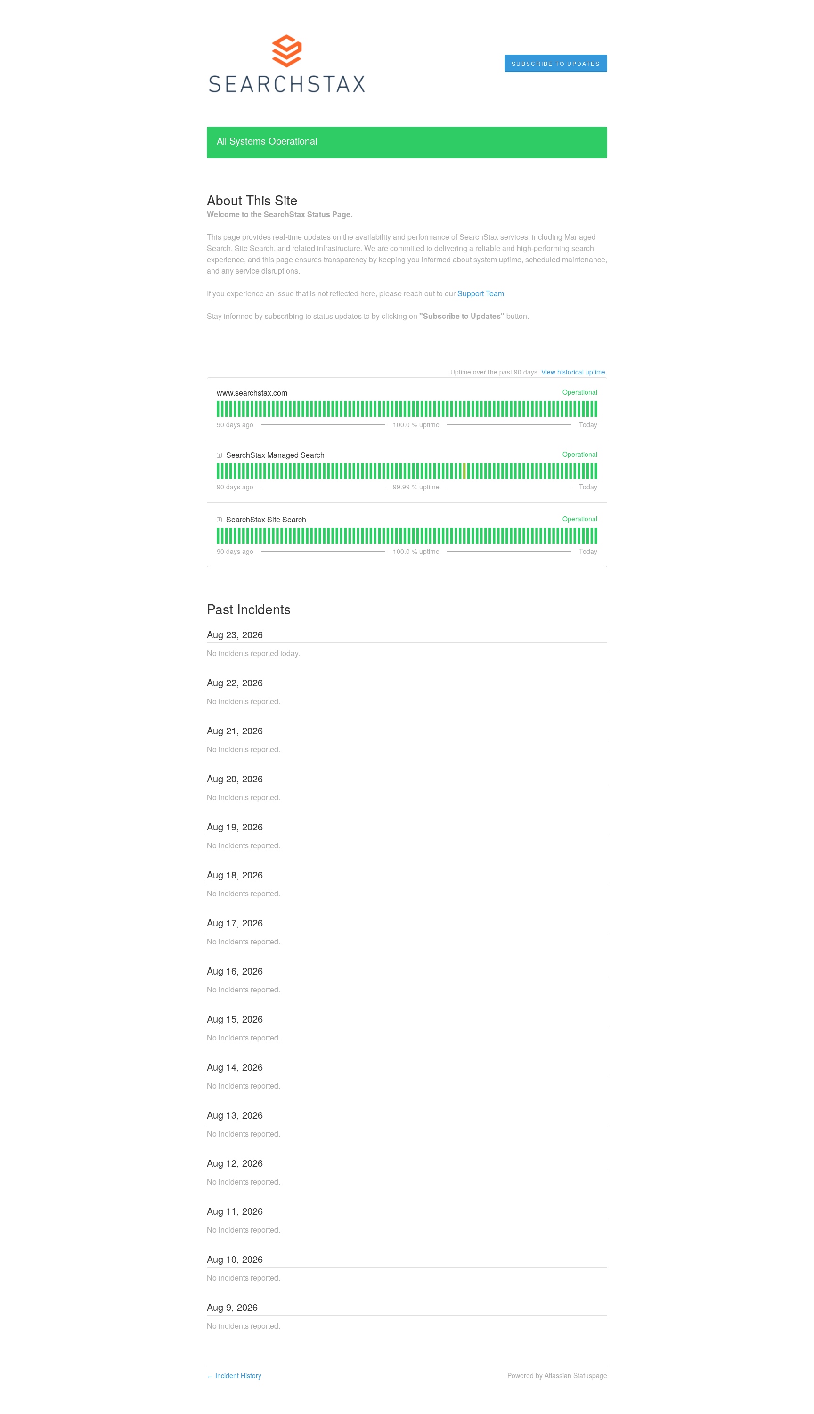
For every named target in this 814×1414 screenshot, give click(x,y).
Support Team (480, 293)
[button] (556, 64)
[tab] (218, 409)
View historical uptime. (574, 371)
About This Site (252, 199)
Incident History (234, 1375)
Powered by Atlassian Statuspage (557, 1375)
